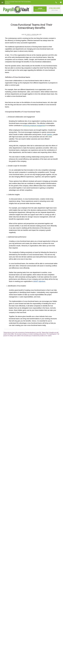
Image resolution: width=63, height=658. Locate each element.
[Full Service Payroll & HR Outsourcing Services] (16, 9)
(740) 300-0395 (54, 8)
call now (56, 2)
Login (40, 8)
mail (60, 2)
